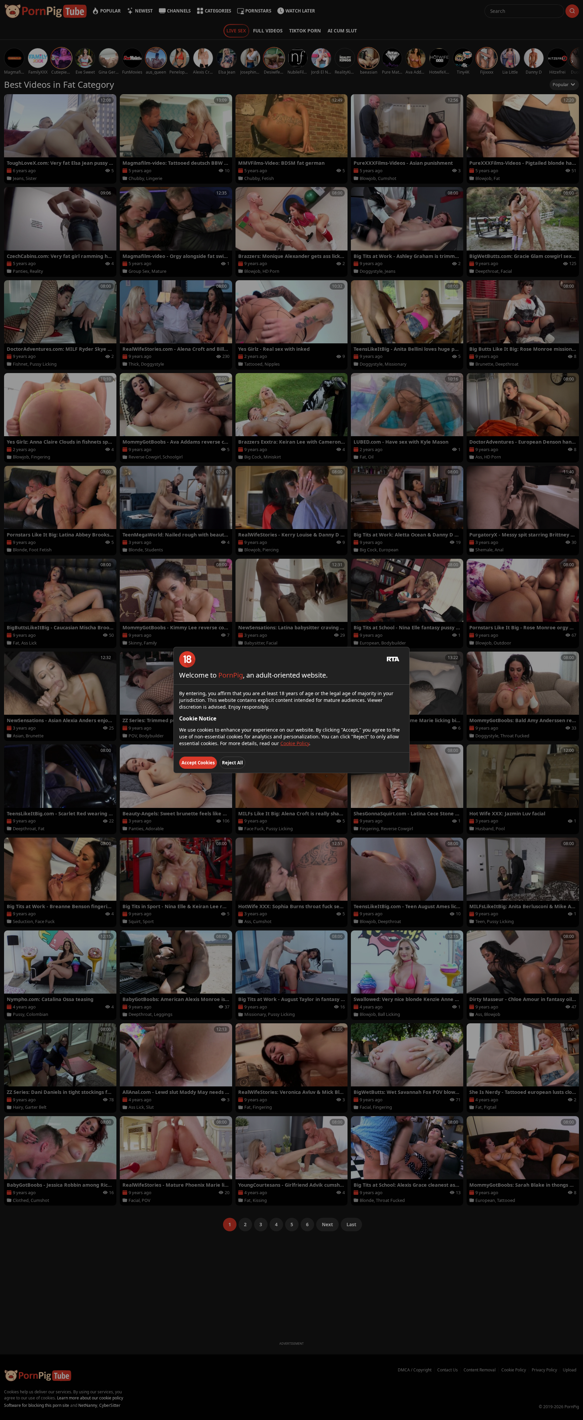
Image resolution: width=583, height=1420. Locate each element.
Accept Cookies (198, 763)
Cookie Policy (294, 743)
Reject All (232, 763)
